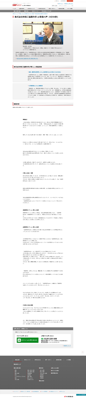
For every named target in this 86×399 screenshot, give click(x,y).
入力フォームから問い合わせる (29, 340)
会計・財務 (42, 370)
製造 (15, 370)
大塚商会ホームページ (54, 391)
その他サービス (30, 379)
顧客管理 (41, 376)
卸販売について (67, 345)
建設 (15, 371)
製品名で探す (41, 380)
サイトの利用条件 (44, 391)
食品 (15, 377)
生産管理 (41, 374)
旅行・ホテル (30, 377)
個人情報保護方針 (36, 391)
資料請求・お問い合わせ (69, 3)
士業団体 (29, 374)
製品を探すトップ (17, 364)
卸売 (15, 374)
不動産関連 (29, 373)
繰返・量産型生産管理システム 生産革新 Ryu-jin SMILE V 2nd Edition (45, 72)
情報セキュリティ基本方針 (25, 391)
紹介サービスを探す (55, 370)
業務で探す (41, 367)
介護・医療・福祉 (30, 371)
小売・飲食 (17, 379)
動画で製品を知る (54, 373)
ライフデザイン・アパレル (20, 376)
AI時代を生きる (38, 359)
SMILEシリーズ (27, 359)
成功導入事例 (58, 359)
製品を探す (17, 359)
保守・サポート (48, 359)
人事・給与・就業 (43, 373)
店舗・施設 (29, 376)
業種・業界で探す (17, 367)
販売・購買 (42, 371)
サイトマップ (16, 391)
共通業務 (41, 377)
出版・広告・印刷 (30, 370)
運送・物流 (17, 373)
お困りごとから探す (55, 367)
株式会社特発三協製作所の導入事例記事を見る (27, 58)
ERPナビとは (60, 3)
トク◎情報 (68, 359)
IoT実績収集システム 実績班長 (36, 85)
